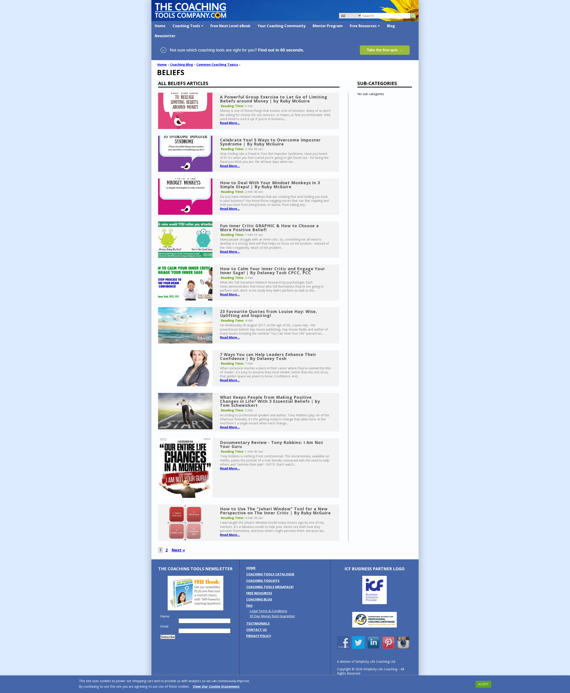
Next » (178, 550)
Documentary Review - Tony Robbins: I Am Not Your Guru (271, 444)
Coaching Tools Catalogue (270, 574)
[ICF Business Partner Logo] (374, 603)
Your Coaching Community (281, 25)
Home (160, 25)
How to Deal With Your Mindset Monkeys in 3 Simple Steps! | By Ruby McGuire (270, 184)
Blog (391, 25)
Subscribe (168, 637)
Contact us (256, 630)
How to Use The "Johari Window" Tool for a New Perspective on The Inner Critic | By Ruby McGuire (275, 510)
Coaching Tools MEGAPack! (269, 587)
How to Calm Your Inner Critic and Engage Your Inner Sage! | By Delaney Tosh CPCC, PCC (272, 270)
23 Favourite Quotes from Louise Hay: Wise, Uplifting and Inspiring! (268, 313)
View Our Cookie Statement (216, 686)
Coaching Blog (181, 64)
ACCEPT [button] (483, 684)
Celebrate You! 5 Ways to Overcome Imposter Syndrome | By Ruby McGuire (270, 142)
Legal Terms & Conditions (268, 611)
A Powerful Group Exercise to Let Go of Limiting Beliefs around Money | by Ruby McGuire (273, 99)
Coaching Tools (186, 25)
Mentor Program (328, 25)
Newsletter (165, 35)
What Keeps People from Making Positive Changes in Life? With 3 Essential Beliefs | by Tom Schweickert (270, 401)
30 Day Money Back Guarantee (272, 616)
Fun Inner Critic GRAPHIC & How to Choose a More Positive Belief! (269, 227)
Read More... (230, 123)
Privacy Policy (258, 636)
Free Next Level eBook (230, 25)
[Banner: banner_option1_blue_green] (285, 58)
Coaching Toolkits (262, 581)
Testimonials (258, 623)
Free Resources (363, 25)
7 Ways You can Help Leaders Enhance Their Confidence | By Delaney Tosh (268, 356)
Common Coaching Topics (217, 64)
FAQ (249, 605)
